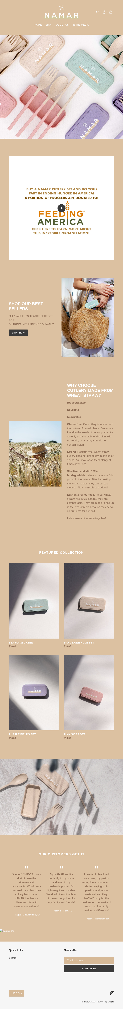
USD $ (16, 993)
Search (12, 957)
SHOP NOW (18, 333)
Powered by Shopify (105, 1002)
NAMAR (92, 1002)
